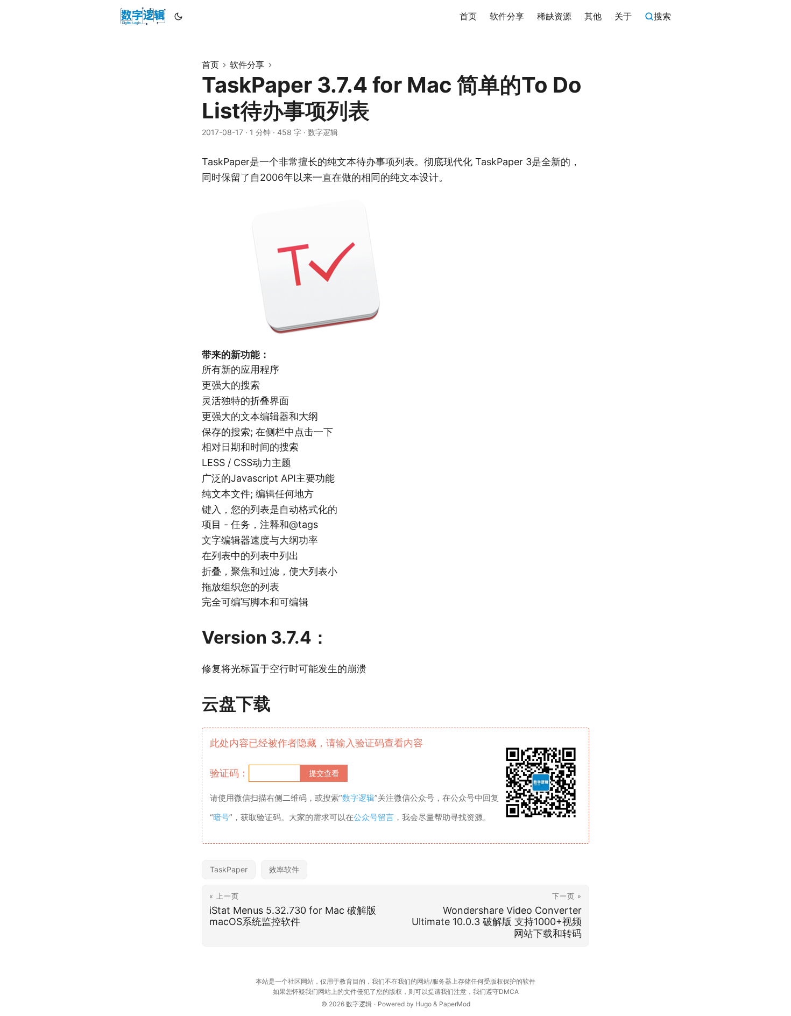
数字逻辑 (359, 1004)
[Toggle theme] (179, 16)
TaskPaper (229, 869)
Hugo (423, 1004)
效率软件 (284, 869)
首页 (210, 64)
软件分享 (247, 64)
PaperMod (454, 1004)
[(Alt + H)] (143, 16)
